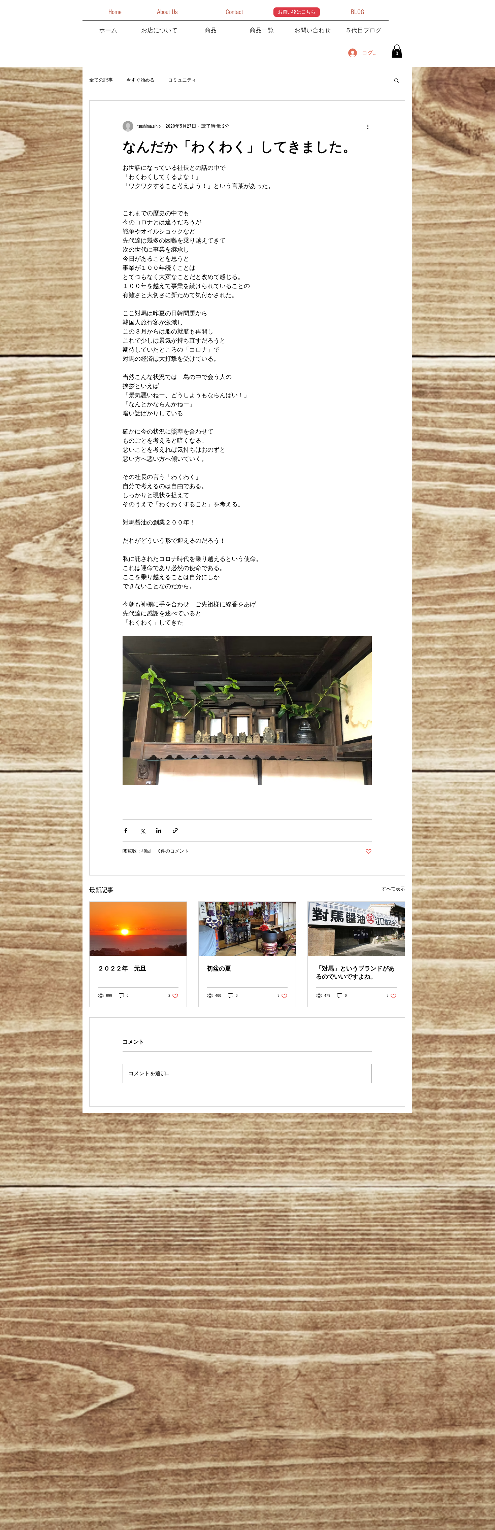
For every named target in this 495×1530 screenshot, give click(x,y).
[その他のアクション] (368, 126)
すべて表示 (393, 889)
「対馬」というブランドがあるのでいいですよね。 (355, 972)
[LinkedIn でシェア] (159, 830)
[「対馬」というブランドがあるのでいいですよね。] (356, 929)
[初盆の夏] (247, 929)
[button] (115, 12)
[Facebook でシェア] (126, 830)
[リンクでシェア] (175, 830)
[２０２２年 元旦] (138, 929)
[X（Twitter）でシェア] (142, 830)
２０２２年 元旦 (122, 968)
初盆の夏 (219, 968)
